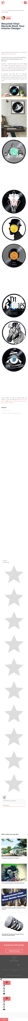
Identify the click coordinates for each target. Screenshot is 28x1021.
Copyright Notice (5, 969)
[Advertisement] (14, 41)
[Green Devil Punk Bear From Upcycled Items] (14, 875)
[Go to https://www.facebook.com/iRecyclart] (13, 965)
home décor (11, 413)
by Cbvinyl (9, 16)
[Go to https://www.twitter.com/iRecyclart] (18, 965)
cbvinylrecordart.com (6, 410)
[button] (22, 3)
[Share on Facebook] (4, 986)
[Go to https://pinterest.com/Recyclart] (10, 965)
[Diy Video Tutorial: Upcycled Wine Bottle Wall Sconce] (14, 900)
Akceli (15, 975)
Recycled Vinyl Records (9, 54)
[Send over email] (4, 994)
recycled (15, 413)
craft (3, 413)
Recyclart (20, 975)
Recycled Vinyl (4, 10)
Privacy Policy (15, 969)
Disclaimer (11, 969)
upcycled (19, 413)
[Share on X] (4, 989)
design (6, 413)
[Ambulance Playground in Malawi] (14, 850)
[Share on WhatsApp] (4, 991)
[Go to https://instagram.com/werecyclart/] (16, 965)
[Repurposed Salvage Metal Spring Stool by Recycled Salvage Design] (14, 926)
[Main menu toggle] (25, 2)
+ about (8, 18)
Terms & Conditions (22, 969)
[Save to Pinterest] (6, 983)
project (9, 75)
